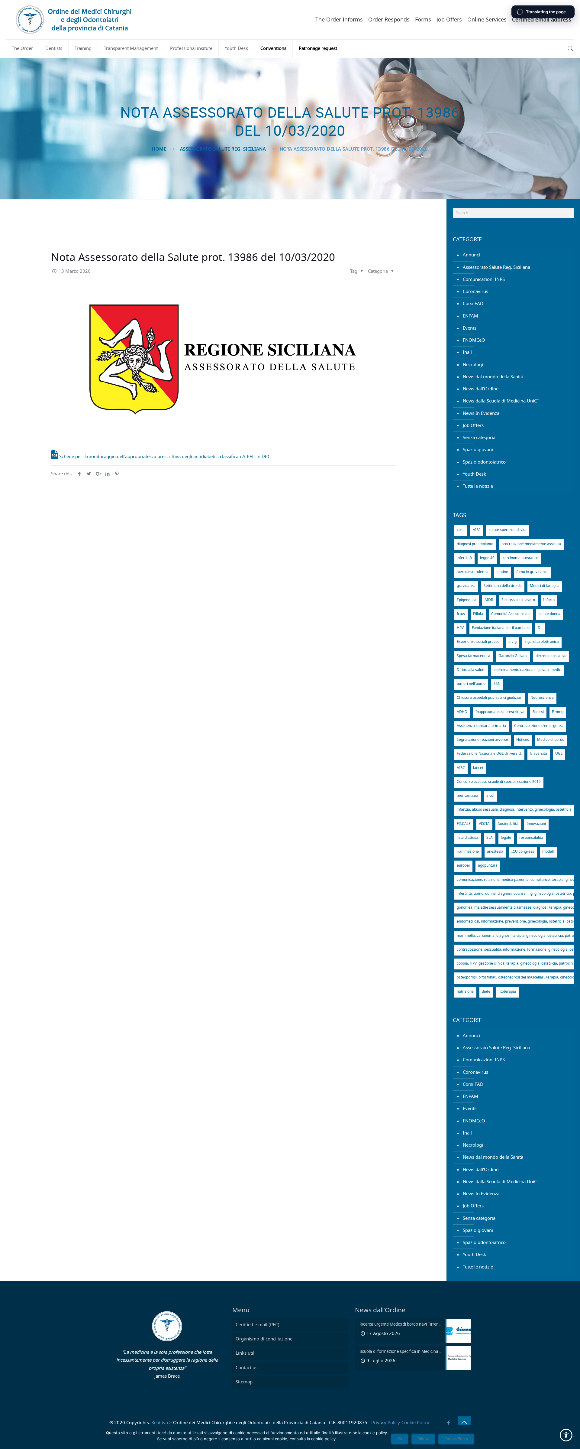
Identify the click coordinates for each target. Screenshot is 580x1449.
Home (159, 149)
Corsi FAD (473, 303)
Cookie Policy (415, 1423)
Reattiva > (161, 1423)
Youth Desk (474, 474)
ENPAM (470, 316)
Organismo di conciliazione (264, 1339)
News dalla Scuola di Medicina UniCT (501, 401)
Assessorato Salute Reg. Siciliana (223, 149)
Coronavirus (475, 291)
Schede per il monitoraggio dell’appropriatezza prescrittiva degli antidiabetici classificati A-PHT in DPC (164, 456)
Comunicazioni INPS (484, 279)
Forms (423, 20)
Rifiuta (423, 1439)
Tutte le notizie (478, 486)
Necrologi (473, 365)
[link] (570, 49)
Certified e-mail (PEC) (257, 1325)
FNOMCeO (474, 340)
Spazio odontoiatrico (484, 462)
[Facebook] (449, 1423)
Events (469, 328)
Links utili (246, 1353)
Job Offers (449, 20)
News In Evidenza (481, 413)
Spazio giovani (478, 450)
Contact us (246, 1368)
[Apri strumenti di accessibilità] (566, 1435)
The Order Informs (339, 20)
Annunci (471, 255)
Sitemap (244, 1382)
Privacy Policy (385, 1423)
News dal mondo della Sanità (493, 377)
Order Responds (389, 20)
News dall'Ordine (480, 389)
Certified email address (541, 20)
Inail (467, 352)
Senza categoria (479, 437)
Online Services (487, 20)
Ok (399, 1439)
